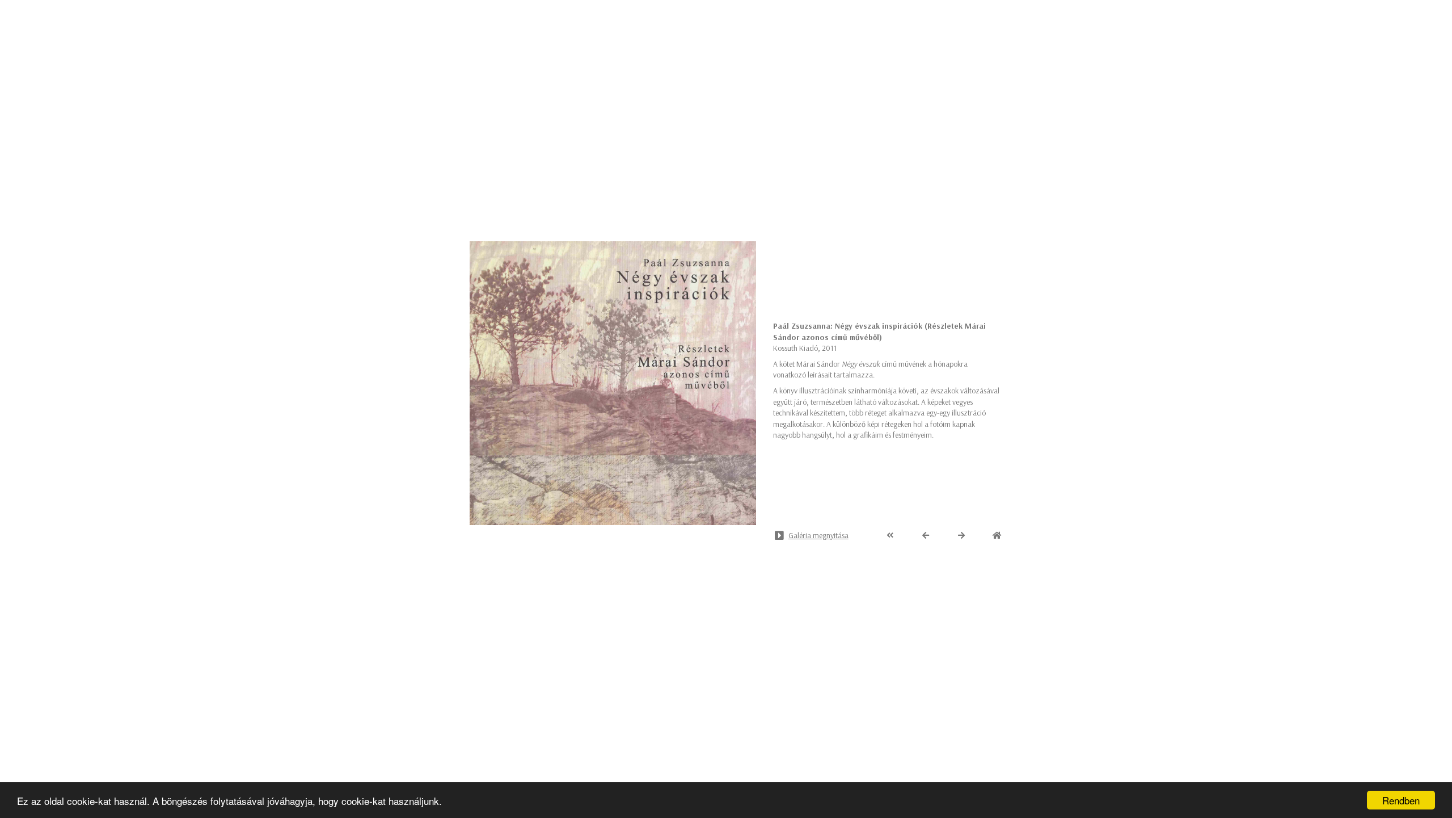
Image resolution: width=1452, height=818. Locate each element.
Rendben (1401, 800)
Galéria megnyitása (818, 535)
